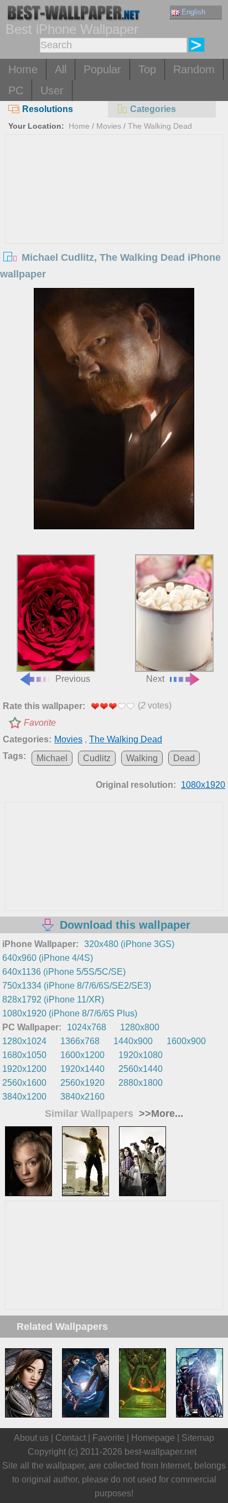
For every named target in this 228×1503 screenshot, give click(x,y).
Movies (108, 126)
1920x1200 (24, 1069)
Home (23, 69)
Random (194, 69)
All (60, 69)
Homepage (153, 1438)
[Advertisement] (114, 218)
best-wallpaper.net (160, 1451)
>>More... (159, 1113)
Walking (142, 758)
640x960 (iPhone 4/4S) (47, 958)
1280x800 (139, 1027)
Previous (72, 679)
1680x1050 (24, 1055)
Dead (184, 758)
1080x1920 (203, 785)
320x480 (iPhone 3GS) (129, 944)
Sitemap (198, 1438)
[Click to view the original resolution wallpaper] (114, 409)
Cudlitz (97, 758)
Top (147, 69)
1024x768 (86, 1027)
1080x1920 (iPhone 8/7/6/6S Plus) (69, 1013)
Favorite (40, 722)
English (193, 12)
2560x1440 (140, 1069)
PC (15, 90)
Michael (52, 758)
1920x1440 (82, 1069)
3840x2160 (82, 1096)
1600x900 (186, 1041)
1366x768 (80, 1041)
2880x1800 (140, 1082)
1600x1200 (82, 1055)
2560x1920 (82, 1082)
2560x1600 (24, 1082)
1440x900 (133, 1041)
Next (155, 679)
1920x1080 (140, 1055)
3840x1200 (24, 1096)
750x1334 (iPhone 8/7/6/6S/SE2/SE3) (76, 985)
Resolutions (47, 109)
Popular (102, 69)
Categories (153, 109)
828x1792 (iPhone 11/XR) (53, 999)
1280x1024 (24, 1041)
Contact (70, 1438)
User (52, 90)
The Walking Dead (160, 126)
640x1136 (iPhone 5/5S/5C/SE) (64, 971)
